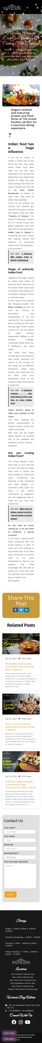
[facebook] (14, 1023)
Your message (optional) (16, 861)
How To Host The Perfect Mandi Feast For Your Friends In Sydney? (20, 726)
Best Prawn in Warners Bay (23, 986)
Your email (9, 836)
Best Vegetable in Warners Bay (23, 983)
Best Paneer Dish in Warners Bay (23, 980)
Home (8, 49)
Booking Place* (11, 853)
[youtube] (26, 1023)
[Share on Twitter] (21, 610)
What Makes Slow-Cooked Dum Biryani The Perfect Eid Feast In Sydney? (19, 666)
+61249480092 (14, 1011)
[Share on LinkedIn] (26, 610)
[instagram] (20, 1023)
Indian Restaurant (27, 49)
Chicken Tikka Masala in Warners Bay (22, 989)
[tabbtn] (38, 7)
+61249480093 (28, 1011)
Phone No (8, 844)
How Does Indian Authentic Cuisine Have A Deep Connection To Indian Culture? (20, 784)
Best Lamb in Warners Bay (22, 977)
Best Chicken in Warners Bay (22, 974)
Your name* (10, 827)
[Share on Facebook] (16, 610)
